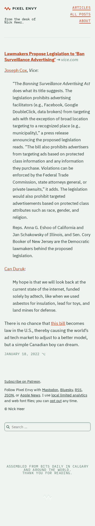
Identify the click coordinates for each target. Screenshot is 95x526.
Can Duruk (14, 269)
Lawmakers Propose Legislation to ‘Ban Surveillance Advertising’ (44, 56)
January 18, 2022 (25, 354)
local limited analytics (69, 395)
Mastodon (50, 389)
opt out (56, 400)
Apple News (30, 395)
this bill (58, 323)
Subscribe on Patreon (22, 381)
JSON (9, 395)
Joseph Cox (15, 70)
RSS (78, 389)
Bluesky (66, 389)
